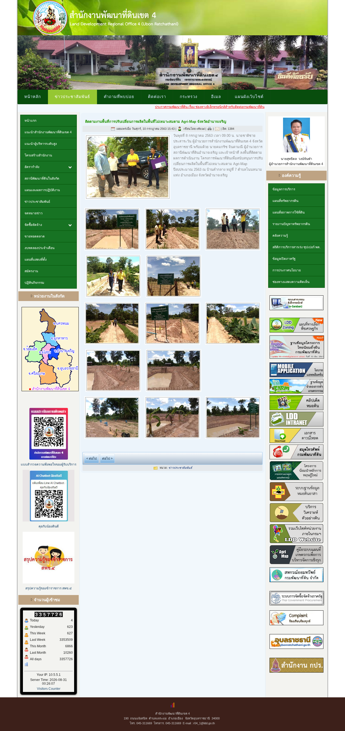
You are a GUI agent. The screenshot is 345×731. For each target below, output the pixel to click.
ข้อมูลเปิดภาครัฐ (284, 259)
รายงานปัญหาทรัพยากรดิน (291, 224)
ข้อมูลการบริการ (283, 189)
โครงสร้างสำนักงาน (38, 155)
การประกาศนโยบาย (286, 270)
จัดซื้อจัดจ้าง (33, 225)
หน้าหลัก (32, 96)
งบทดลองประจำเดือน (39, 248)
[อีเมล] (217, 128)
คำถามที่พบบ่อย (119, 96)
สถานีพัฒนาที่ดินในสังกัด (42, 178)
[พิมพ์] (209, 128)
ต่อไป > (107, 458)
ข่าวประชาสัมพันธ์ (72, 96)
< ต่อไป (91, 458)
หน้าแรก (30, 121)
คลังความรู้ (280, 235)
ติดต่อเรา (157, 96)
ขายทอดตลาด (35, 236)
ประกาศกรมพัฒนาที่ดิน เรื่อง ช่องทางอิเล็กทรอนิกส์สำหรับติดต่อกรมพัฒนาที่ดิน (187, 107)
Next (333, 61)
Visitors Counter (48, 689)
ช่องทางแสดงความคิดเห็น (290, 282)
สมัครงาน (31, 271)
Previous (12, 61)
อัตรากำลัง (32, 167)
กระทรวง (188, 96)
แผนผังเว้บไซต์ (249, 96)
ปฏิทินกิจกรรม (34, 283)
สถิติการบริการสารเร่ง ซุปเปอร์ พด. (296, 247)
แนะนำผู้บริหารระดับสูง (41, 144)
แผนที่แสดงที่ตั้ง (36, 259)
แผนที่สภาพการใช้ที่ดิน (288, 212)
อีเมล (216, 96)
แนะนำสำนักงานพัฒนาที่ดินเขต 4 (48, 132)
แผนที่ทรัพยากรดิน (285, 201)
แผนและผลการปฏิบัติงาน (42, 190)
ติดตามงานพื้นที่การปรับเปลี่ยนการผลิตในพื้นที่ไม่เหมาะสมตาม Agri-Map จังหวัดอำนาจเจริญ (155, 122)
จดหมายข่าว (34, 213)
